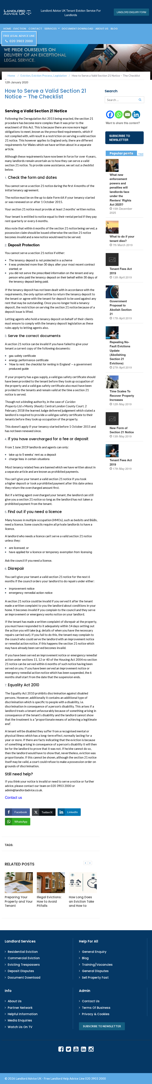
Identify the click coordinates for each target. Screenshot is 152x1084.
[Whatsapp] (119, 114)
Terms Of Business (96, 1008)
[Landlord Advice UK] (17, 12)
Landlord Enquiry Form (131, 12)
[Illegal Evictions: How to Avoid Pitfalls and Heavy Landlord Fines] (24, 882)
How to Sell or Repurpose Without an (84, 901)
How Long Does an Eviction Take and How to (54, 901)
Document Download (77, 29)
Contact (35, 29)
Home (7, 29)
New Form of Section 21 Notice (122, 430)
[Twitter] (68, 1048)
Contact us (13, 797)
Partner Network (20, 1008)
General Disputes (95, 971)
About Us (101, 29)
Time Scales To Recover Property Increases (122, 395)
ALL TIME (138, 154)
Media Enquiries (20, 1020)
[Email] (127, 114)
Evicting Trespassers (24, 965)
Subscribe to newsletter (102, 1026)
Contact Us (91, 1001)
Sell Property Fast (95, 977)
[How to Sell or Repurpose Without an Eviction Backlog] (88, 882)
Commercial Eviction (24, 958)
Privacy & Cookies (95, 1014)
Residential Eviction (23, 952)
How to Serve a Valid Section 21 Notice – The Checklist (45, 93)
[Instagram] (91, 1048)
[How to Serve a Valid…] (85, 863)
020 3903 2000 (19, 38)
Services (50, 29)
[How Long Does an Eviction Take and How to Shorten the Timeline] (56, 882)
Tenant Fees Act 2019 (121, 271)
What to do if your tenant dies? (122, 238)
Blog (114, 29)
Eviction (19, 29)
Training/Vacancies (97, 965)
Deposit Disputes (21, 971)
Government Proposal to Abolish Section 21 (121, 307)
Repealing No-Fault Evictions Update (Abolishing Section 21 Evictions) (120, 352)
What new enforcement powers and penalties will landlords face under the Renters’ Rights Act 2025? (120, 189)
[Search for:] (124, 99)
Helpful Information (23, 1014)
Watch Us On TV (20, 1027)
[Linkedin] (136, 114)
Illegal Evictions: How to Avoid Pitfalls (22, 901)
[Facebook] (110, 114)
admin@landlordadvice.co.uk (23, 790)
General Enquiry (94, 952)
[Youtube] (76, 1048)
